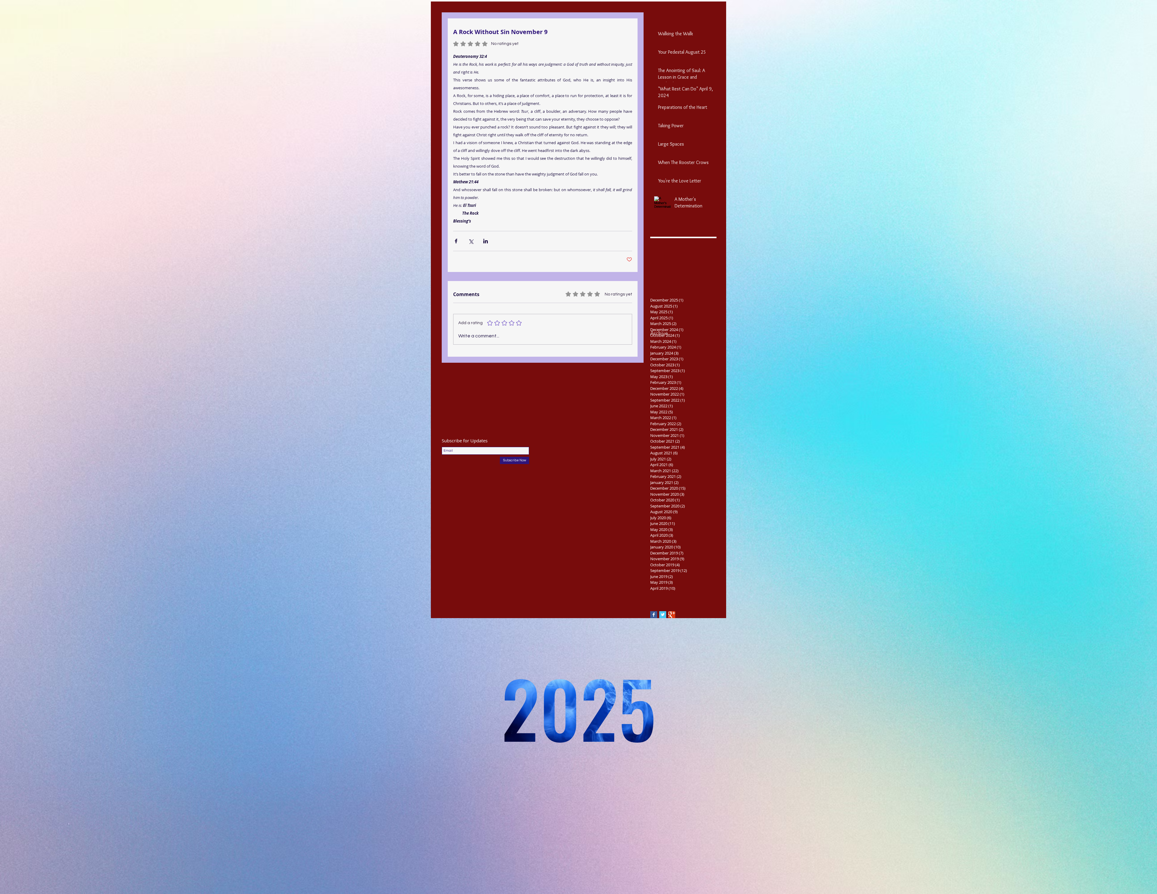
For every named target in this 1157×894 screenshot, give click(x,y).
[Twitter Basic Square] (662, 614)
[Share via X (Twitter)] (471, 241)
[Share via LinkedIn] (485, 241)
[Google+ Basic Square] (671, 614)
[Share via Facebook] (456, 241)
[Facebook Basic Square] (653, 614)
